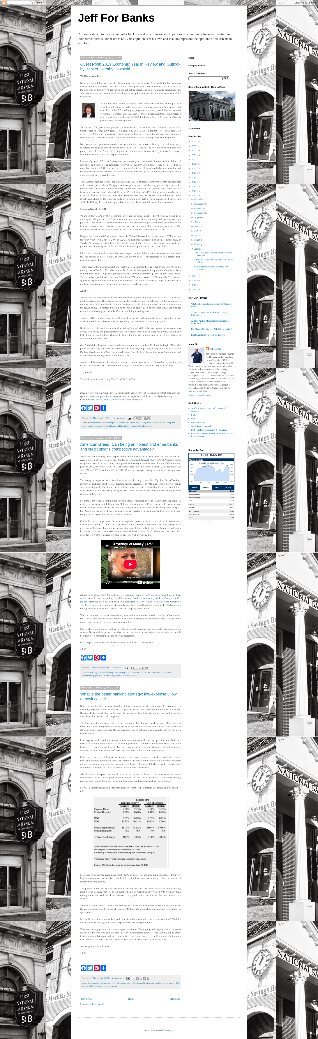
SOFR (191, 518)
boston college (120, 672)
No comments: (119, 418)
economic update (109, 422)
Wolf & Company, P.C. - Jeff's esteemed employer (208, 409)
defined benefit (138, 672)
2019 (194, 172)
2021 (194, 163)
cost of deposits (133, 983)
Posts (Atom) (98, 1003)
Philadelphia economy (127, 426)
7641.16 (231, 508)
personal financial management (107, 675)
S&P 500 (191, 508)
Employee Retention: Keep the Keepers (208, 334)
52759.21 (231, 501)
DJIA (190, 501)
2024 (194, 150)
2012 (194, 280)
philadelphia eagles (110, 426)
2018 (194, 177)
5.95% (232, 511)
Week (194, 487)
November (199, 203)
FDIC (193, 414)
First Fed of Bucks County (136, 422)
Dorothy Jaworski (95, 422)
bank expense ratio (107, 983)
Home (131, 998)
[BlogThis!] (139, 418)
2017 (194, 181)
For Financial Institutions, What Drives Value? (211, 328)
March (197, 239)
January (198, 248)
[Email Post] (129, 418)
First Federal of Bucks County (106, 399)
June (196, 226)
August (197, 217)
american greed (94, 672)
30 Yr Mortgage (194, 514)
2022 (194, 159)
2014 (194, 195)
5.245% (232, 497)
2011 (194, 284)
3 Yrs (228, 487)
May (196, 230)
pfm (122, 675)
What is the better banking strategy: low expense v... (211, 268)
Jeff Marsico (166, 672)
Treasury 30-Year (194, 497)
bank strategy (121, 983)
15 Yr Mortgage (194, 511)
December (199, 199)
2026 (194, 141)
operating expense (110, 986)
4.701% (232, 494)
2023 (194, 154)
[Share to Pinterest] (149, 418)
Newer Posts (86, 998)
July (196, 221)
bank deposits (93, 983)
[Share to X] (142, 418)
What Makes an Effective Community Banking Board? (211, 305)
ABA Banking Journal (201, 425)
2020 (194, 168)
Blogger (170, 1030)
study (153, 459)
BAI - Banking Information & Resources (209, 429)
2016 (194, 186)
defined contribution (152, 672)
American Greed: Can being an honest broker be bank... (213, 261)
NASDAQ (192, 504)
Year (217, 487)
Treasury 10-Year (194, 494)
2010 (194, 289)
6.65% (232, 514)
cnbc (129, 672)
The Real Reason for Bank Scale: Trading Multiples (209, 313)
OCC (193, 418)
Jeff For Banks (116, 18)
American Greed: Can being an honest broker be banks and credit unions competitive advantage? (129, 446)
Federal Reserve (198, 422)
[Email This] (135, 418)
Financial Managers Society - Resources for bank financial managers (212, 434)
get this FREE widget (211, 455)
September (199, 212)
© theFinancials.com (211, 522)
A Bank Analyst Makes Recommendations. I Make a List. (210, 322)
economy (121, 422)
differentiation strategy (166, 983)
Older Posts (174, 998)
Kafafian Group (95, 426)
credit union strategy (148, 983)
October (198, 208)
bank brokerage (108, 672)
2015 (194, 190)
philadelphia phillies (145, 426)
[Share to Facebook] (146, 418)
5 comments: (117, 667)
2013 (194, 275)
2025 (194, 145)
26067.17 (231, 504)
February (198, 244)
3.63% (232, 518)
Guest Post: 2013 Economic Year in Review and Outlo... (213, 254)
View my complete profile (199, 394)
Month (206, 487)
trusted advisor (131, 675)
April (196, 235)
